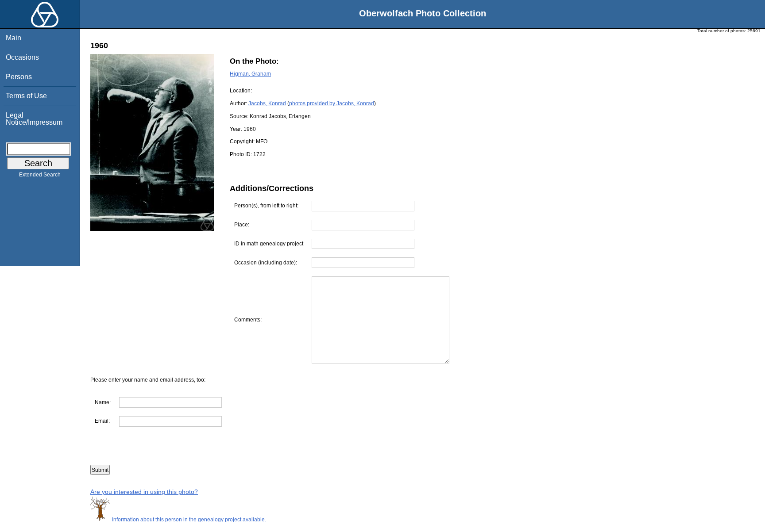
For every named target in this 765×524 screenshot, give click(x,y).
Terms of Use (26, 95)
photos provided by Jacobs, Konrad (331, 103)
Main (13, 38)
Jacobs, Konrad (267, 103)
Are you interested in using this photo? (144, 491)
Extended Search (40, 174)
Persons (19, 76)
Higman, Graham (250, 74)
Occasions (22, 57)
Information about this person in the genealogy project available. (188, 519)
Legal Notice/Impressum (34, 118)
